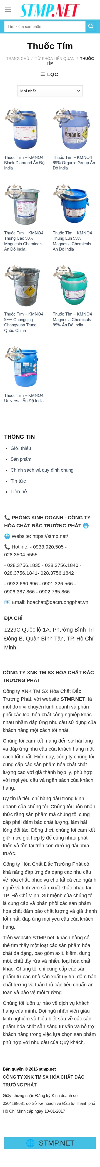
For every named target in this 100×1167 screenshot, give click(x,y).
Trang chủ (17, 58)
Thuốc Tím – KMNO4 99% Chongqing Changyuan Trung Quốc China (23, 322)
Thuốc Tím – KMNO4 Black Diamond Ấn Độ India (24, 163)
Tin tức (18, 481)
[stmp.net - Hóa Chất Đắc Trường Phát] (50, 10)
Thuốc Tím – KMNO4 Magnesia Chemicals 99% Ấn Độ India (72, 319)
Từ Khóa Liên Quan (54, 58)
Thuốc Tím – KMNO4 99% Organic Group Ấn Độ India (74, 163)
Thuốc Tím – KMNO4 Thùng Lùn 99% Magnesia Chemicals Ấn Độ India (72, 241)
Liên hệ (19, 491)
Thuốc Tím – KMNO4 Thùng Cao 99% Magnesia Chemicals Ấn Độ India (23, 241)
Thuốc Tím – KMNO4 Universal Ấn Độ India (24, 398)
